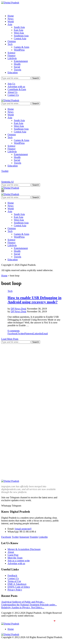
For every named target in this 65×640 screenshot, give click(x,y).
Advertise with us (16, 86)
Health (17, 64)
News (10, 18)
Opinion (12, 41)
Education (13, 72)
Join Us (11, 83)
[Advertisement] (32, 378)
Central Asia (20, 38)
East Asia (18, 30)
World (11, 21)
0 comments (14, 330)
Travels (17, 69)
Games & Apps (21, 47)
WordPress (19, 49)
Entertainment (21, 61)
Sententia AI (7, 181)
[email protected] (23, 528)
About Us (12, 92)
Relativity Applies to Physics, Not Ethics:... (22, 607)
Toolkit (4, 171)
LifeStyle (12, 58)
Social (17, 66)
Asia (10, 24)
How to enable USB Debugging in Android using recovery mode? (34, 300)
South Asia (19, 27)
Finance (11, 55)
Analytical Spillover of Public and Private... (22, 601)
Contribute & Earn (17, 89)
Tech (10, 44)
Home (11, 15)
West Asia (19, 32)
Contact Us (13, 95)
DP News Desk (18, 308)
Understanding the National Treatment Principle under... (29, 604)
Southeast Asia (21, 35)
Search (35, 78)
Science (11, 52)
